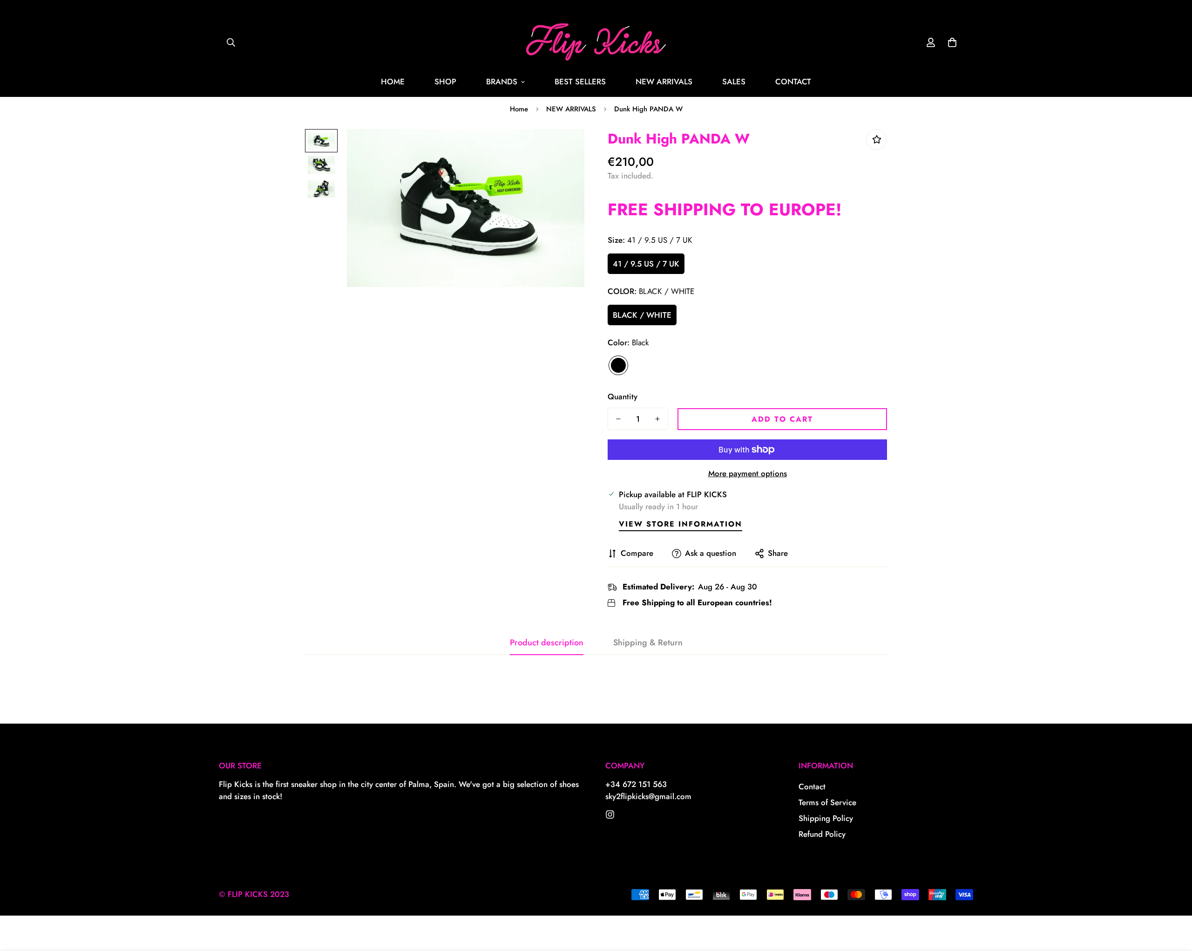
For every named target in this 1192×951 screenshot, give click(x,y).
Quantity (622, 396)
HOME (393, 81)
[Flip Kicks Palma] (596, 43)
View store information (680, 524)
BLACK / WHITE (642, 315)
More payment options (747, 473)
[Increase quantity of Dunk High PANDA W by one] (657, 419)
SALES (733, 81)
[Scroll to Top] (1174, 900)
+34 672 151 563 (636, 784)
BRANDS (501, 81)
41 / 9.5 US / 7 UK (646, 263)
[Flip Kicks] (610, 814)
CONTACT (793, 81)
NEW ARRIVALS (664, 81)
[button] (952, 42)
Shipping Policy (826, 818)
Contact (812, 786)
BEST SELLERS (580, 81)
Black (618, 365)
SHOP (445, 81)
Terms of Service (827, 802)
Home (519, 109)
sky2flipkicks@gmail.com (648, 796)
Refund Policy (822, 834)
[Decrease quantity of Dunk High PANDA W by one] (618, 419)
